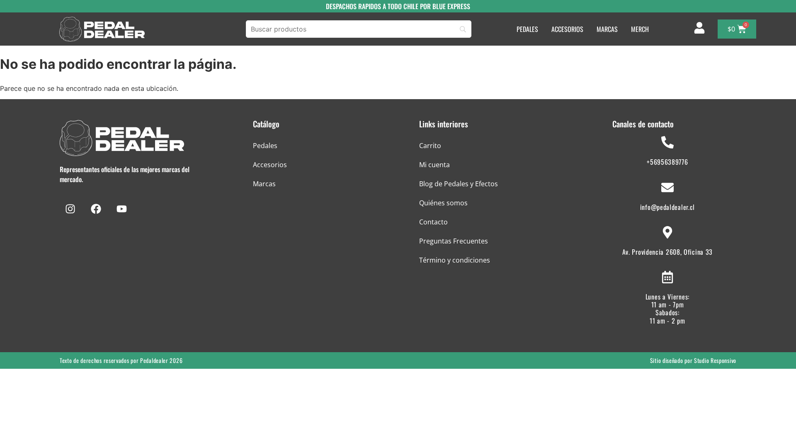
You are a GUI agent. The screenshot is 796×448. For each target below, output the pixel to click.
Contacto (433, 221)
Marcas (264, 183)
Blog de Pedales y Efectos (458, 183)
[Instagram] (70, 209)
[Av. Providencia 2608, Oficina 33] (667, 232)
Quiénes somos (443, 202)
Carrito (430, 145)
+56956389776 (667, 162)
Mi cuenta (434, 164)
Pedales (265, 145)
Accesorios (270, 164)
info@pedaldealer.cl (667, 207)
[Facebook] (95, 209)
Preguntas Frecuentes (453, 241)
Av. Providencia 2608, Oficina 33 (667, 252)
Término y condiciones (454, 260)
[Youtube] (121, 209)
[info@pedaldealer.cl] (667, 187)
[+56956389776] (667, 142)
